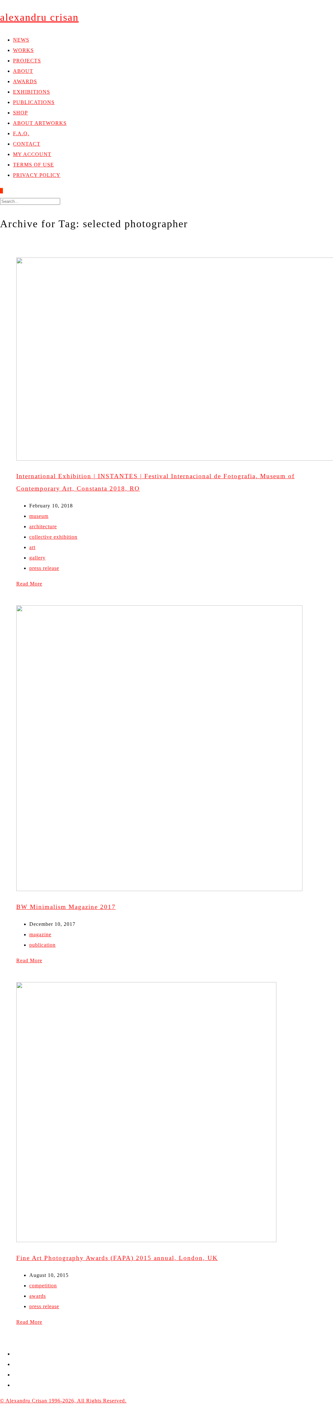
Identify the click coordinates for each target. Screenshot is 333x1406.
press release (44, 568)
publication (42, 945)
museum (38, 516)
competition (43, 1285)
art (32, 547)
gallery (37, 557)
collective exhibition (53, 537)
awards (37, 1296)
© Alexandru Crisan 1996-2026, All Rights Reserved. (63, 1400)
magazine (40, 934)
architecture (43, 526)
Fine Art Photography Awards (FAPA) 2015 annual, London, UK (117, 1258)
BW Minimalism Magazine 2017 (66, 906)
